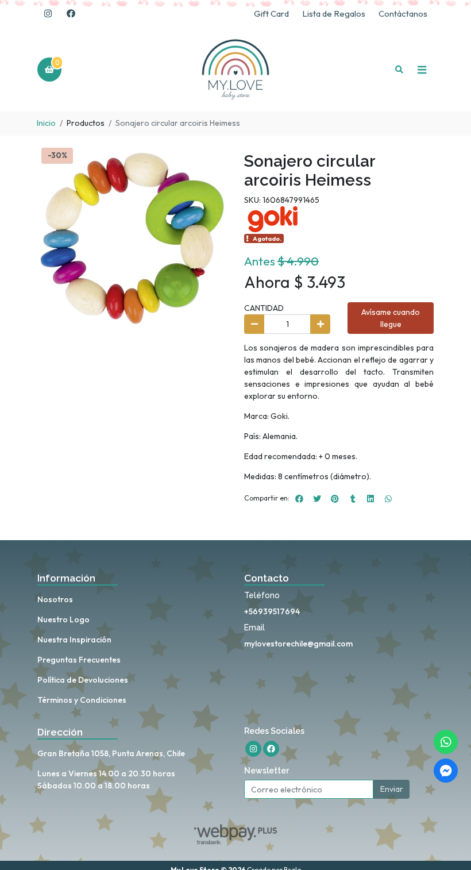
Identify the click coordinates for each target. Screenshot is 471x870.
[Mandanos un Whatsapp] (446, 742)
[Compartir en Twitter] (317, 499)
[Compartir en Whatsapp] (388, 499)
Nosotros (55, 599)
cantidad (264, 308)
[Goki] (273, 218)
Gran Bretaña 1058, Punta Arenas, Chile (111, 753)
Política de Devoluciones (82, 680)
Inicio (46, 123)
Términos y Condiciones (81, 700)
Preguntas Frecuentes (79, 660)
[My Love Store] (235, 69)
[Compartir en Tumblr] (353, 499)
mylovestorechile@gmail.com (298, 643)
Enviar (391, 789)
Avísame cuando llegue (390, 318)
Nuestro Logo (63, 619)
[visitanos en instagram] (47, 14)
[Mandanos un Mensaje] (446, 771)
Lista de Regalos (333, 13)
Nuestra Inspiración (74, 639)
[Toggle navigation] (422, 69)
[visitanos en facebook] (71, 14)
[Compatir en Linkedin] (370, 499)
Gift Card (271, 13)
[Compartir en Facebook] (299, 499)
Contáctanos (403, 13)
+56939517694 (272, 611)
